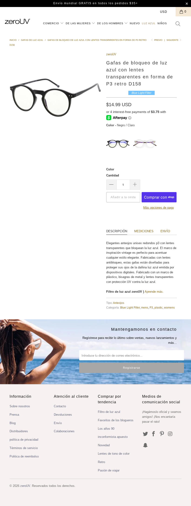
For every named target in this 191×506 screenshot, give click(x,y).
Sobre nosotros (20, 406)
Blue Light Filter (130, 307)
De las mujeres (79, 23)
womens (169, 307)
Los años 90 (106, 428)
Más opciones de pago (158, 207)
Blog (13, 423)
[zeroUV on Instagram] (170, 434)
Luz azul (149, 23)
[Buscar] (178, 24)
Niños (162, 23)
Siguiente (173, 40)
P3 (151, 307)
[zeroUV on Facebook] (153, 434)
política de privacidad (24, 439)
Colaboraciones (64, 431)
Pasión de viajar (108, 470)
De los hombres (110, 23)
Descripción (116, 231)
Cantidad (112, 175)
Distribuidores (19, 431)
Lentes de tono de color (114, 453)
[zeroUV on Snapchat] (145, 446)
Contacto (60, 406)
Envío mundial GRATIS (72, 3)
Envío (165, 231)
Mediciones (143, 231)
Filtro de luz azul (109, 412)
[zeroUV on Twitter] (145, 434)
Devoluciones (63, 414)
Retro (101, 462)
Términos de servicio (24, 448)
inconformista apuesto (113, 437)
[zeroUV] (18, 21)
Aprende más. (154, 291)
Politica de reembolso (24, 456)
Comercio (51, 23)
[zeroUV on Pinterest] (162, 434)
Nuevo (135, 23)
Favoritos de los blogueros (115, 420)
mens (144, 307)
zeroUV (111, 54)
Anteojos (118, 302)
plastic (158, 307)
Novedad (104, 445)
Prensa (14, 414)
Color (110, 169)
